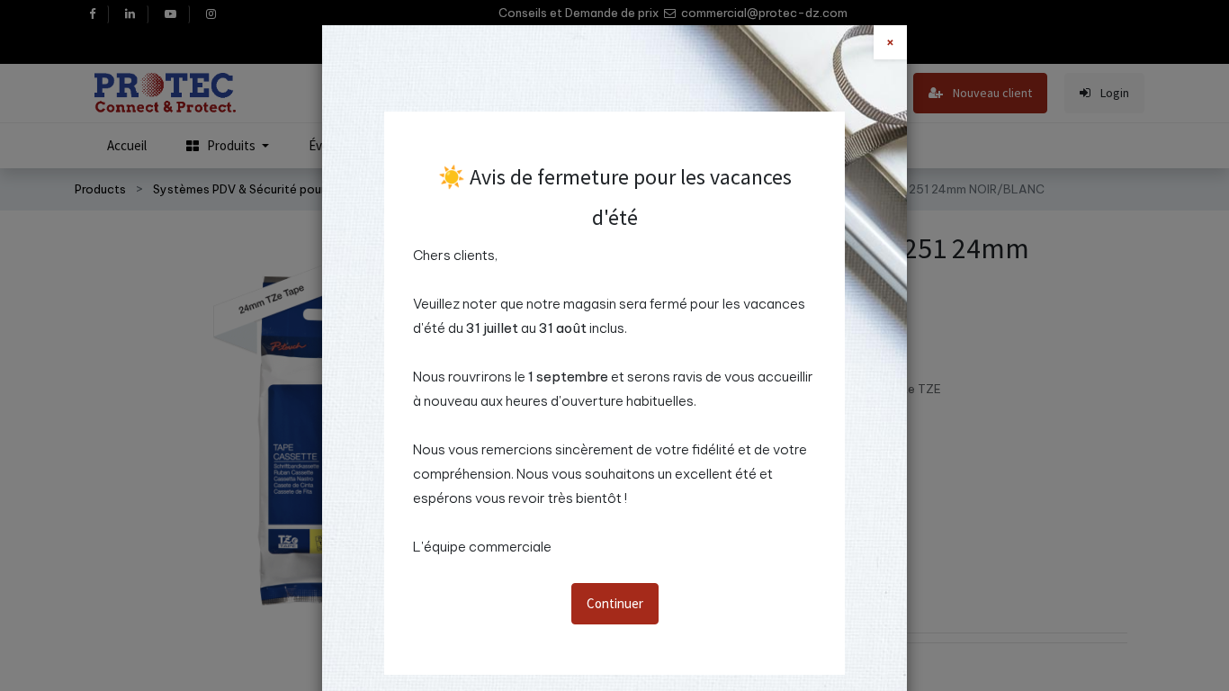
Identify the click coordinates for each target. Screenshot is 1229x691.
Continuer (615, 603)
